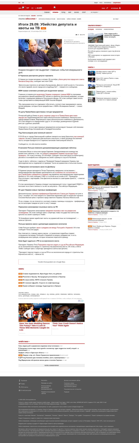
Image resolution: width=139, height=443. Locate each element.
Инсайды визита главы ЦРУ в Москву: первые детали (106, 72)
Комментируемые (109, 29)
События (33, 15)
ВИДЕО (96, 3)
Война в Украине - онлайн (74, 19)
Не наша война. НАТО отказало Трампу (36, 280)
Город (63, 12)
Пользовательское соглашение (72, 389)
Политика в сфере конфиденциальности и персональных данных (70, 384)
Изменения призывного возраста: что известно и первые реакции (107, 99)
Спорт (84, 12)
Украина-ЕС (43, 294)
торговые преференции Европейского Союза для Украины (53, 194)
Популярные (99, 29)
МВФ (37, 294)
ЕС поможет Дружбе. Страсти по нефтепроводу (39, 283)
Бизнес (76, 12)
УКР (23, 3)
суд (48, 294)
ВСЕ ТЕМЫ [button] (115, 19)
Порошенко (77, 294)
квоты (20, 296)
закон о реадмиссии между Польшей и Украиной (54, 228)
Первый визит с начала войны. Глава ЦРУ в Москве (106, 92)
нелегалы (52, 294)
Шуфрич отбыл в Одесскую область (33, 352)
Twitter (23, 384)
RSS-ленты (24, 387)
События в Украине (94, 25)
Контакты (44, 380)
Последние (91, 29)
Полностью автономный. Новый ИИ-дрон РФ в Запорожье (108, 85)
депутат (57, 294)
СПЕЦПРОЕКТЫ (117, 3)
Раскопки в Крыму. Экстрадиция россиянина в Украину (42, 277)
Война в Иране (53, 19)
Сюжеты (26, 292)
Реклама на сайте (46, 383)
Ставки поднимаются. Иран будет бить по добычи (40, 274)
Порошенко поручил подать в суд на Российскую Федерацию (61, 245)
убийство (70, 294)
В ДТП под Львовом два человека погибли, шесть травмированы (43, 357)
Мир (69, 12)
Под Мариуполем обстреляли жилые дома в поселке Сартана (42, 360)
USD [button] (32, 8)
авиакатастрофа (25, 294)
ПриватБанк (63, 294)
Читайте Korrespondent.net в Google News (51, 262)
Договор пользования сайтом (72, 380)
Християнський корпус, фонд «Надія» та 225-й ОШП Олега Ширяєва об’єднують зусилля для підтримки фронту (104, 46)
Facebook (24, 380)
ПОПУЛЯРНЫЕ (107, 3)
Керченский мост (35, 296)
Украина (55, 12)
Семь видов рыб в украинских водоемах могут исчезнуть (40, 346)
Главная (47, 12)
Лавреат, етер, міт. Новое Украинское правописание (43, 355)
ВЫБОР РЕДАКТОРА (93, 165)
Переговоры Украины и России (47, 19)
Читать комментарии (51, 365)
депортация (26, 296)
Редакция (66, 392)
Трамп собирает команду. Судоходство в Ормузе (40, 286)
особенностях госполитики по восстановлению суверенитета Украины (47, 173)
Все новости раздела (24, 15)
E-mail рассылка (26, 390)
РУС (19, 3)
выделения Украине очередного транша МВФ (53, 94)
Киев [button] (20, 8)
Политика (39, 15)
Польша (33, 294)
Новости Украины (93, 190)
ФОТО (100, 3)
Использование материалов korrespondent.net (46, 387)
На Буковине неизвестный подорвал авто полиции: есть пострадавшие (101, 60)
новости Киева (61, 19)
